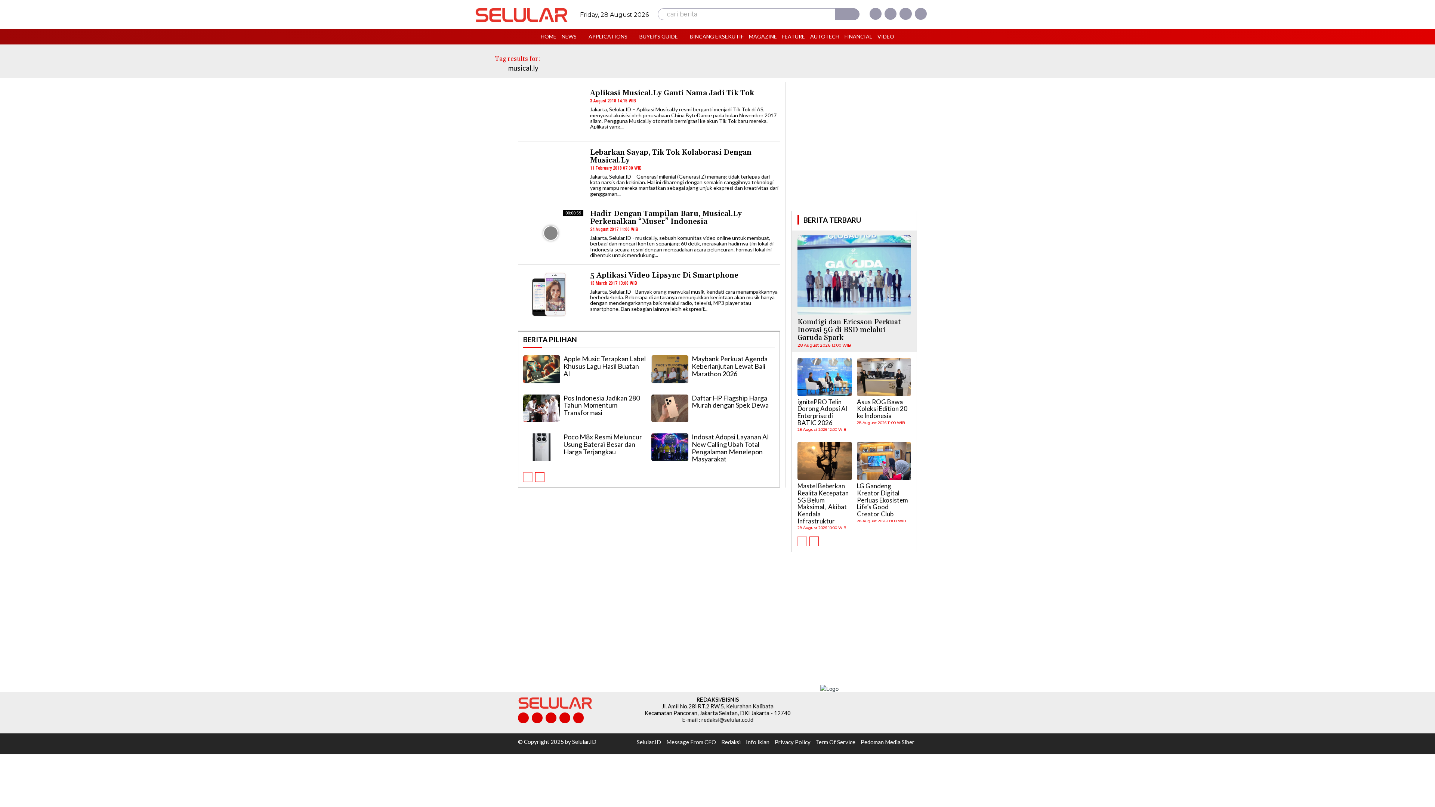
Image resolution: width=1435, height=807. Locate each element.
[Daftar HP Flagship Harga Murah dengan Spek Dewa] (669, 408)
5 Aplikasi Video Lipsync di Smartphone (664, 275)
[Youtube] (921, 14)
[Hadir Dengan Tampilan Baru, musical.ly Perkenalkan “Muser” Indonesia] (550, 233)
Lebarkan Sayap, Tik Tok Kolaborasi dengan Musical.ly (671, 156)
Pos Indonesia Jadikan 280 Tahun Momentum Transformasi (602, 405)
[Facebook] (876, 14)
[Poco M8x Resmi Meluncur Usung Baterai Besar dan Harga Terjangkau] (541, 447)
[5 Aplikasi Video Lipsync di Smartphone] (550, 295)
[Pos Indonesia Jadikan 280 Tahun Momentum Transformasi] (541, 408)
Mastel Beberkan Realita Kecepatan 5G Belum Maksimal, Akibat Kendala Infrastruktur (823, 503)
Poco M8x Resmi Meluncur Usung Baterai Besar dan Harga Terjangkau (603, 444)
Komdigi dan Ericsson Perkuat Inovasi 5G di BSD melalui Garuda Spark (849, 330)
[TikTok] (551, 717)
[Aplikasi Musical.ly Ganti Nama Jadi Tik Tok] (550, 112)
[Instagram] (891, 14)
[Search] (847, 14)
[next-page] (539, 477)
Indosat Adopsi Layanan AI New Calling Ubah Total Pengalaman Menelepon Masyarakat (730, 448)
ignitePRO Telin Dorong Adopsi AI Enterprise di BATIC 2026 (822, 412)
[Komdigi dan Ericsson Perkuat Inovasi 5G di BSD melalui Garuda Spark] (854, 275)
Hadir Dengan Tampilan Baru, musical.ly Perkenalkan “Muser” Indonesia (666, 217)
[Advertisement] (854, 145)
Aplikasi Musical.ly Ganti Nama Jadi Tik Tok (672, 93)
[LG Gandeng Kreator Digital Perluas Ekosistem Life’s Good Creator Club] (884, 461)
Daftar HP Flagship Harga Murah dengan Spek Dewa (730, 401)
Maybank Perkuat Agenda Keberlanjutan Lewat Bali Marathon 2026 (730, 366)
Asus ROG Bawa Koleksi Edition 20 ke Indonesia (882, 409)
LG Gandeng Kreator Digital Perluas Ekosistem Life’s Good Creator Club (882, 500)
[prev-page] (528, 477)
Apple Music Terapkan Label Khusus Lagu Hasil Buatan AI (605, 366)
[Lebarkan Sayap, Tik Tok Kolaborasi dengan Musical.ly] (550, 172)
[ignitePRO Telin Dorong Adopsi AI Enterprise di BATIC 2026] (824, 377)
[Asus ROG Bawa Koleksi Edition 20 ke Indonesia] (884, 377)
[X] (905, 14)
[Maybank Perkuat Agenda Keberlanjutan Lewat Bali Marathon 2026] (669, 369)
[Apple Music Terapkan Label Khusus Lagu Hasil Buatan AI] (541, 369)
